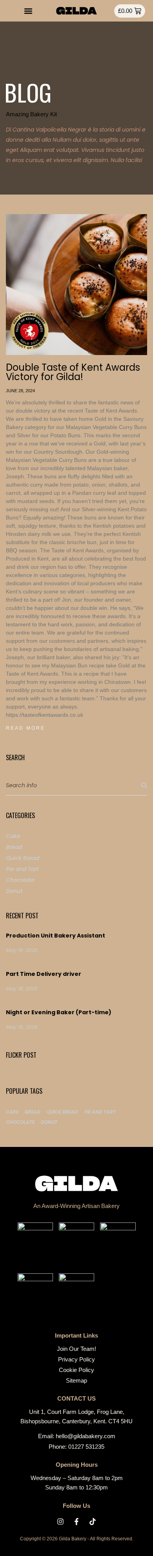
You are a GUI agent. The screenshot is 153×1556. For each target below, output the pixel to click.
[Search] (144, 785)
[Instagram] (60, 1522)
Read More (25, 728)
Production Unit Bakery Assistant (55, 935)
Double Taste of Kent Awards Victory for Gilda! (73, 372)
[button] (28, 10)
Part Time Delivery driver (43, 974)
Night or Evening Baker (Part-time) (58, 1012)
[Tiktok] (93, 1522)
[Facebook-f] (76, 1522)
